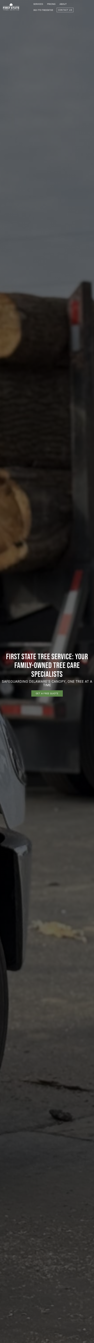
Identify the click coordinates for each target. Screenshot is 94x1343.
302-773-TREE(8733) (43, 10)
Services (38, 4)
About (63, 4)
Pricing (51, 4)
